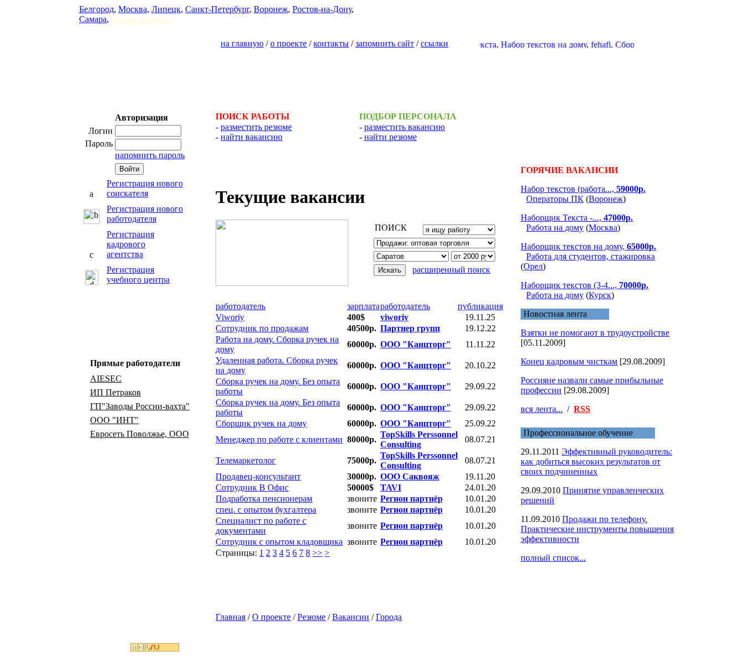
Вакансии (350, 617)
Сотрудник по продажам (262, 328)
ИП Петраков (115, 392)
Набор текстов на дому (534, 44)
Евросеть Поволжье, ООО (139, 434)
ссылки (434, 43)
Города (389, 617)
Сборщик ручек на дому (261, 423)
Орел (533, 266)
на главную (242, 43)
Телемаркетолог (246, 460)
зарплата (363, 306)
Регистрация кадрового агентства (130, 244)
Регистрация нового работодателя (145, 213)
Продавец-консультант (258, 476)
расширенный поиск (451, 269)
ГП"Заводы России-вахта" (140, 406)
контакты (331, 43)
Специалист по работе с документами (261, 525)
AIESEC (106, 378)
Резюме (311, 617)
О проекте (271, 617)
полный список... (553, 557)
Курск (600, 295)
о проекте (288, 43)
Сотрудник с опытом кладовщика (279, 541)
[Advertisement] (377, 75)
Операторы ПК (555, 199)
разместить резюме (256, 127)
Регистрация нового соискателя (145, 188)
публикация (480, 306)
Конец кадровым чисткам (569, 361)
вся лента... (542, 409)
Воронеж (271, 9)
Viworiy (230, 317)
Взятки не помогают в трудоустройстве (595, 332)
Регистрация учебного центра (138, 274)
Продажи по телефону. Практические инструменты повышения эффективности (597, 529)
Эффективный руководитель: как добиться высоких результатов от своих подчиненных (596, 461)
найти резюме (390, 137)
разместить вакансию (404, 127)
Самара (93, 19)
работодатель (240, 306)
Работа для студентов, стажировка (590, 256)
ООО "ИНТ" (114, 420)
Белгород (96, 9)
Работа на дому (555, 227)
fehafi (591, 44)
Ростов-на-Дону (322, 9)
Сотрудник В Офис (252, 487)
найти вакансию (251, 137)
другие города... (141, 19)
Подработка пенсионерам (264, 498)
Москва (132, 9)
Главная (230, 617)
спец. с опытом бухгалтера (266, 509)
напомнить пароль (150, 155)
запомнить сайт (384, 43)
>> (317, 552)
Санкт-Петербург (217, 9)
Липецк (166, 9)
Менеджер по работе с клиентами (279, 439)
